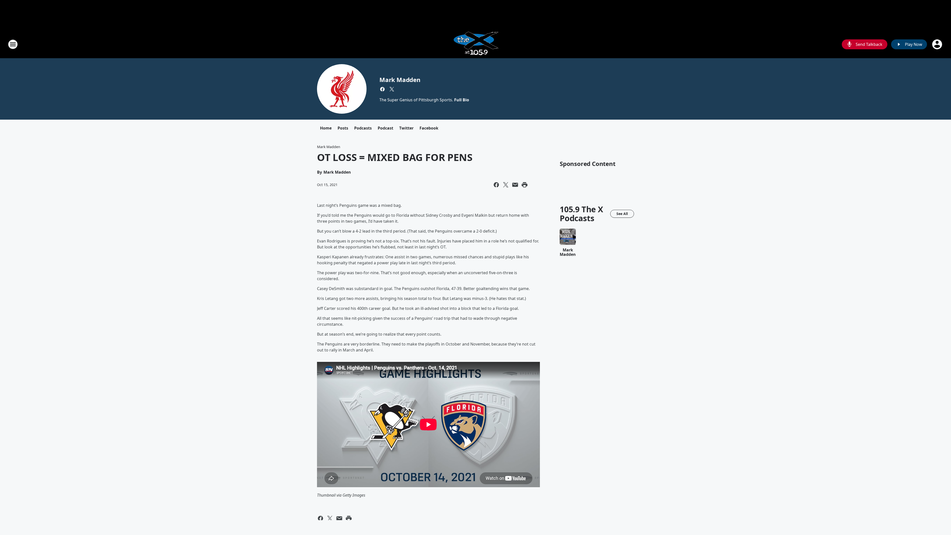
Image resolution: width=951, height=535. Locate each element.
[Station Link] (475, 44)
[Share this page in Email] (515, 184)
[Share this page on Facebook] (496, 184)
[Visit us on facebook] (382, 89)
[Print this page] (524, 184)
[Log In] (937, 44)
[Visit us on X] (392, 89)
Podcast (385, 128)
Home (326, 128)
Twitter (406, 128)
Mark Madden (400, 80)
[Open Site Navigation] (13, 44)
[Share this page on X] (505, 184)
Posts (343, 128)
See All (622, 213)
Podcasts (363, 128)
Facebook (429, 128)
